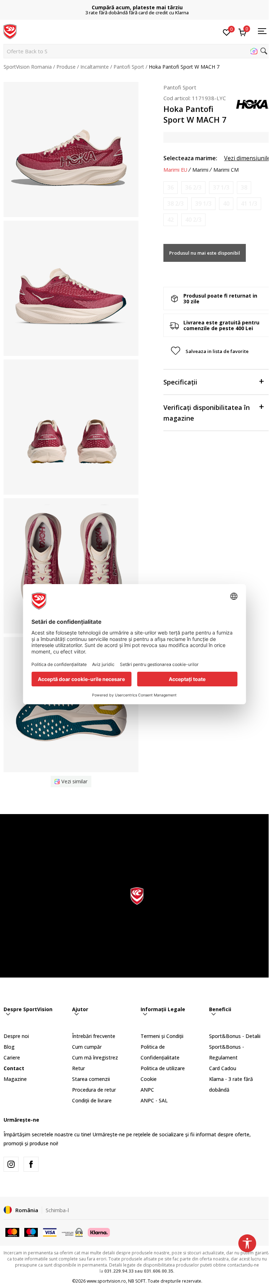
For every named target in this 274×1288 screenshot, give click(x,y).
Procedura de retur (94, 1089)
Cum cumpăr (87, 1046)
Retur (78, 1068)
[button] (137, 51)
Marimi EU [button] (175, 170)
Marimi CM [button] (226, 170)
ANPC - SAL (154, 1100)
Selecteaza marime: (190, 158)
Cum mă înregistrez (95, 1057)
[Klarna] (99, 1231)
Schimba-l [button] (57, 1210)
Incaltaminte (94, 66)
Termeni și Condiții (162, 1036)
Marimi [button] (200, 170)
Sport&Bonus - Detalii (234, 1036)
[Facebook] (31, 1164)
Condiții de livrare (92, 1100)
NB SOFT (137, 1281)
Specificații (180, 382)
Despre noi (16, 1036)
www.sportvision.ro (106, 1281)
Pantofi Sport (128, 66)
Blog (9, 1046)
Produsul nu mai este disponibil (204, 253)
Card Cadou (222, 1068)
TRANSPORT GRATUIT (137, 7)
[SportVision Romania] (10, 31)
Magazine (15, 1079)
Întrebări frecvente (93, 1036)
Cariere (12, 1057)
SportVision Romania (28, 66)
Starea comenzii (91, 1079)
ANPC (147, 1089)
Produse (66, 66)
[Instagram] (11, 1164)
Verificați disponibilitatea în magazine (206, 412)
